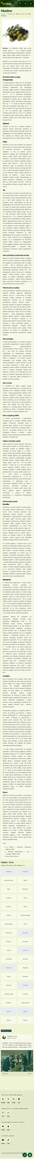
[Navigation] (31, 3)
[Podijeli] (24, 1155)
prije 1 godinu (12, 1038)
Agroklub (17, 1153)
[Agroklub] (7, 3)
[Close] (25, 3)
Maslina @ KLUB (6, 1030)
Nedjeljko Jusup (12, 1036)
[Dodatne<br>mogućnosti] (30, 1155)
